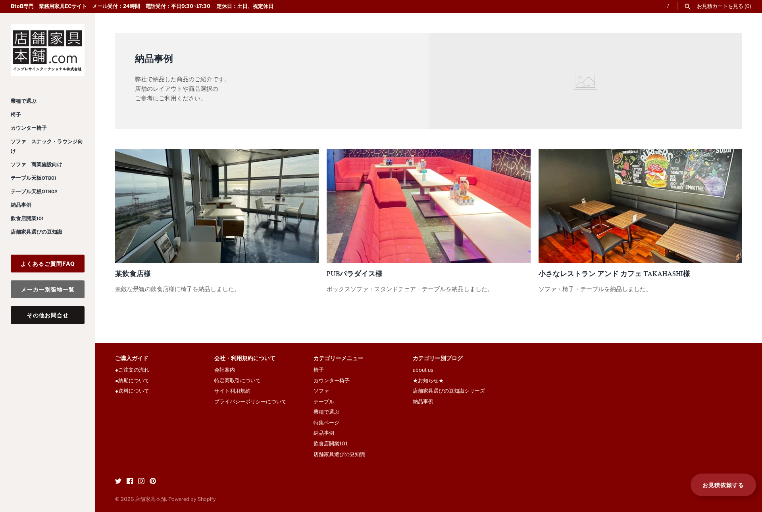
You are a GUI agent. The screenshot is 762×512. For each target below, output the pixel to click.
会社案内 (224, 370)
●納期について (132, 381)
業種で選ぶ (24, 101)
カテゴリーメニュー (339, 358)
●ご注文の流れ (134, 370)
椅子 (16, 114)
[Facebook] (130, 482)
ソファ (321, 391)
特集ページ (326, 423)
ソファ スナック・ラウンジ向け (47, 146)
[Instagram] (141, 482)
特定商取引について (237, 381)
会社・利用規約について (244, 358)
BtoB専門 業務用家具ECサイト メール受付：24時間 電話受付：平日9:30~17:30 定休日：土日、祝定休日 (142, 6)
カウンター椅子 (29, 128)
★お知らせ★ (428, 381)
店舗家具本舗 (150, 499)
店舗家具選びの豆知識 (36, 232)
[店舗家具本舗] (47, 50)
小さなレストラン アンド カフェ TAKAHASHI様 (614, 273)
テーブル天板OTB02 (34, 191)
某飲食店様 (133, 273)
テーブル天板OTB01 (33, 178)
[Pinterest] (153, 482)
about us (423, 370)
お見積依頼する (723, 484)
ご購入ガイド (131, 358)
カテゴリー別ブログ (438, 358)
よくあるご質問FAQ (48, 263)
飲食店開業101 (27, 218)
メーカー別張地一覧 (48, 289)
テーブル (324, 402)
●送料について (132, 391)
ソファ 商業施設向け (36, 164)
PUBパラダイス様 (355, 273)
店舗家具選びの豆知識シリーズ (449, 391)
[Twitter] (118, 482)
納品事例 (21, 205)
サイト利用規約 (232, 391)
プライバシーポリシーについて (250, 402)
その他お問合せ (48, 315)
